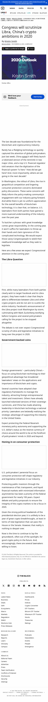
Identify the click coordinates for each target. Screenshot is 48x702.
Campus (4, 646)
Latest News (5, 597)
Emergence (29, 646)
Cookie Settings (37, 692)
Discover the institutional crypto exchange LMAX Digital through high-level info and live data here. (24, 2)
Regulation (5, 617)
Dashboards (29, 597)
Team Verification (7, 670)
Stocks (27, 617)
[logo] (2, 8)
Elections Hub (6, 623)
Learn (3, 641)
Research (4, 635)
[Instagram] (14, 586)
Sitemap (4, 682)
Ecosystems (5, 608)
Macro (3, 611)
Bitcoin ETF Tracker (32, 611)
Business (4, 600)
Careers (4, 661)
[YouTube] (29, 586)
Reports (4, 638)
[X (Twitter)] (3, 586)
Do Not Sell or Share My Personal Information (24, 695)
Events (27, 641)
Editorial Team (6, 658)
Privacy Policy (8, 692)
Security (4, 679)
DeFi (3, 605)
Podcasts (28, 635)
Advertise (4, 664)
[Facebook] (19, 586)
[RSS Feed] (45, 586)
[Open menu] (45, 8)
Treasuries (29, 620)
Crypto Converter (31, 605)
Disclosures (5, 676)
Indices (27, 603)
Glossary (4, 644)
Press (3, 667)
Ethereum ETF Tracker (33, 614)
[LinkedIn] (9, 586)
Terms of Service (22, 692)
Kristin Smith (11, 41)
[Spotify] (34, 586)
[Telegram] (24, 586)
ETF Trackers (29, 608)
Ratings (28, 623)
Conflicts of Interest (8, 673)
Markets (4, 614)
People (27, 644)
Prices (27, 600)
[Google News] (39, 586)
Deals (3, 603)
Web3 (3, 620)
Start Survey (38, 97)
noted (24, 156)
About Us (4, 655)
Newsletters (29, 638)
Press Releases (6, 626)
